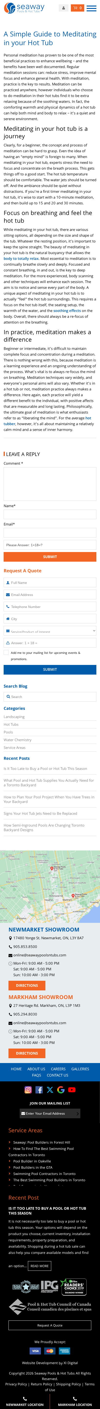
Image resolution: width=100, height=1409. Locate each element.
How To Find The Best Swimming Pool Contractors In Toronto (41, 1152)
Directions (27, 986)
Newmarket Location (25, 1405)
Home (16, 1069)
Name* (10, 506)
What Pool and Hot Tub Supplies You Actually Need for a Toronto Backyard (49, 783)
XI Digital (71, 1363)
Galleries (80, 1069)
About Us (36, 1069)
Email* (9, 525)
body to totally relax (21, 259)
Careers (58, 1069)
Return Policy (41, 1385)
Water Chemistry (18, 740)
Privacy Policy (16, 1385)
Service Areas (14, 748)
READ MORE (40, 1266)
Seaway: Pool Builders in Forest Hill (41, 1143)
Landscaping (14, 717)
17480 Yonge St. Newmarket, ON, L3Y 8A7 (48, 939)
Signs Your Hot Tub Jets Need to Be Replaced (40, 814)
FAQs (36, 1076)
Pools (8, 733)
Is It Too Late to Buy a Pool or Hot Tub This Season (45, 769)
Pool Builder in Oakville (32, 1162)
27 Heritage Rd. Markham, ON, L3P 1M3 (46, 1006)
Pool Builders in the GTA (32, 1168)
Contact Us (57, 1076)
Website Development (40, 1363)
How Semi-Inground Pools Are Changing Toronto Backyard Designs (44, 828)
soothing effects (67, 311)
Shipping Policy (68, 1385)
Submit (50, 670)
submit (50, 557)
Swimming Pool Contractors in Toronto (44, 1174)
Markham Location (75, 1405)
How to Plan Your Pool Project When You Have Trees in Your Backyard (49, 799)
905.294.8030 (24, 1015)
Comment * (13, 464)
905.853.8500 (24, 947)
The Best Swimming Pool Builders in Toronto (49, 1180)
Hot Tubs (11, 725)
